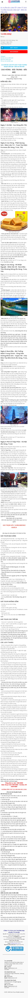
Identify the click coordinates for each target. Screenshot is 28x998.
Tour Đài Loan (19, 969)
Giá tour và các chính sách (7, 58)
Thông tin (3, 56)
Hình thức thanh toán (6, 59)
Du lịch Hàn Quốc (13, 987)
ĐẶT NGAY (14, 48)
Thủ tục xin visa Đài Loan (7, 61)
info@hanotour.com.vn (16, 943)
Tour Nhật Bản (12, 969)
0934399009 (14, 52)
